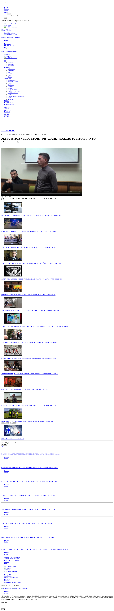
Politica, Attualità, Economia (16, 96)
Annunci (6, 108)
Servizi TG (11, 64)
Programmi (7, 44)
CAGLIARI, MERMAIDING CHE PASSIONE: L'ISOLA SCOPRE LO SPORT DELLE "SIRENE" (30, 509)
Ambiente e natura (13, 81)
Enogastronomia (12, 89)
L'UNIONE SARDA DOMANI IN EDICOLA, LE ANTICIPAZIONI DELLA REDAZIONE (28, 495)
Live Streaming (8, 102)
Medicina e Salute (13, 93)
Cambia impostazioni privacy (12, 582)
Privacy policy (8, 574)
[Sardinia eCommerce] (10, 27)
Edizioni (10, 62)
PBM (5, 563)
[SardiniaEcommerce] (10, 571)
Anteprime (11, 65)
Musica (10, 94)
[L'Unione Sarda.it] (10, 24)
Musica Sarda (11, 80)
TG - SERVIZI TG (8, 131)
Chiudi (3, 609)
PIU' (5, 47)
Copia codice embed (6, 196)
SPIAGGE (7, 116)
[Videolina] (6, 30)
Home (6, 40)
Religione (10, 99)
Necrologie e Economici (11, 577)
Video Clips (7, 78)
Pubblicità (7, 112)
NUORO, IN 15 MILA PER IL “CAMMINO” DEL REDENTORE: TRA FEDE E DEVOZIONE (29, 481)
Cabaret (10, 83)
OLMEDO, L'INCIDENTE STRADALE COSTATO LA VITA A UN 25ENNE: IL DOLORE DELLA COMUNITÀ (34, 549)
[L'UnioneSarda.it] (10, 566)
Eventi (9, 75)
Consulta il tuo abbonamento (12, 557)
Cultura (10, 73)
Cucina (10, 77)
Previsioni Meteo (9, 104)
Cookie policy (8, 576)
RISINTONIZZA (9, 45)
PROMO (6, 101)
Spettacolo (11, 70)
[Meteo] (5, 2)
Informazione (11, 69)
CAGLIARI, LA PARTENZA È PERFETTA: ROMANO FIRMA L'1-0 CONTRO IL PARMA (28, 537)
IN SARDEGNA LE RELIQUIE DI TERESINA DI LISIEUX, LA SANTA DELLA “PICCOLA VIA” (30, 454)
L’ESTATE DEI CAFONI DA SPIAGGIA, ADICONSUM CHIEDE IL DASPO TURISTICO (28, 523)
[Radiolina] (7, 25)
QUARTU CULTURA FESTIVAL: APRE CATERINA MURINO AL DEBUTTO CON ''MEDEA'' (29, 468)
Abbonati (7, 107)
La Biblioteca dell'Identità (11, 560)
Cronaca (10, 86)
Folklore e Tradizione (14, 91)
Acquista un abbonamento (11, 558)
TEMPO (6, 115)
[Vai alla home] (6, 37)
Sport (9, 72)
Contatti (6, 580)
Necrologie (7, 110)
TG (5, 42)
